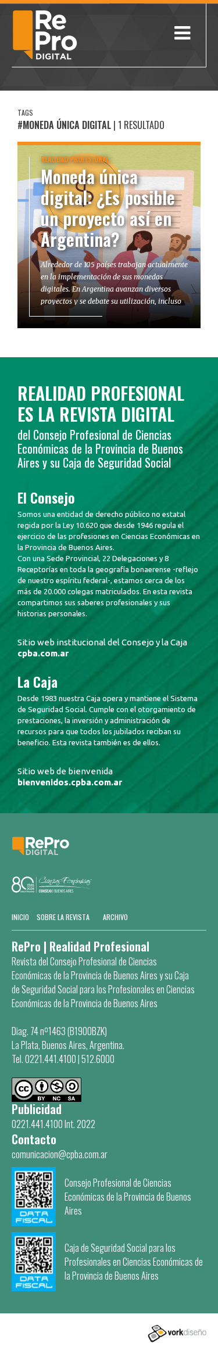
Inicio (20, 917)
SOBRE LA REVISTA (63, 917)
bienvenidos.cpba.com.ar (69, 782)
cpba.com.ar (43, 653)
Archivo (115, 917)
